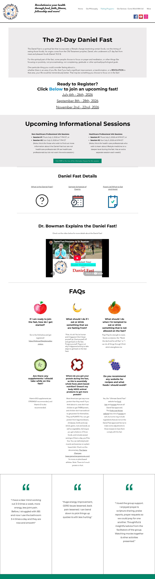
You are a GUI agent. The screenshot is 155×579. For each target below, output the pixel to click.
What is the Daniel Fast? (42, 187)
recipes (114, 405)
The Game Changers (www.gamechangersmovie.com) (77, 453)
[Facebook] (136, 17)
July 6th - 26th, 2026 (77, 95)
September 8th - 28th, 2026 (77, 101)
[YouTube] (141, 17)
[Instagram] (146, 17)
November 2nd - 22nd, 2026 (77, 107)
